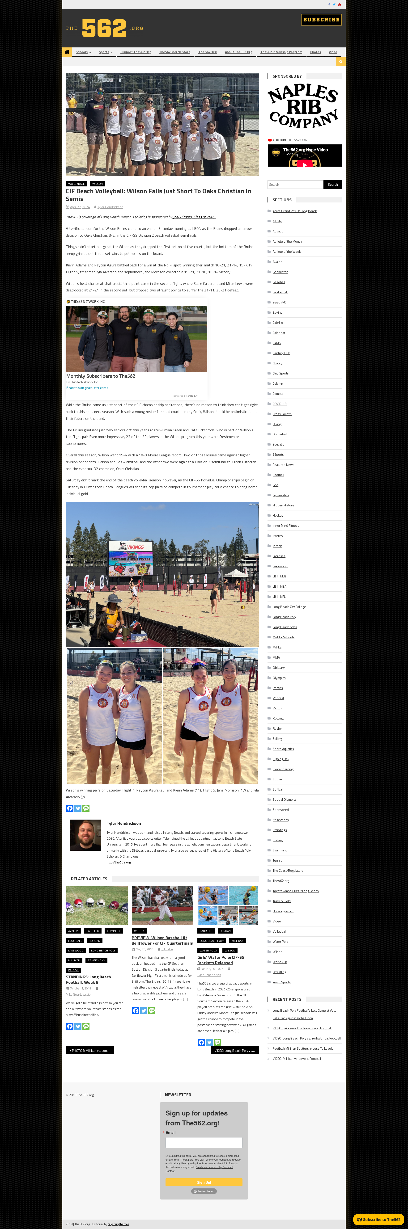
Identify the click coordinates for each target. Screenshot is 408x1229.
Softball (278, 789)
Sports (104, 51)
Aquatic (278, 231)
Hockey (278, 515)
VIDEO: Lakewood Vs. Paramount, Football (302, 1028)
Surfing (278, 840)
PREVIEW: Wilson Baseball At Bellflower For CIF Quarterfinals (162, 940)
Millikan (74, 960)
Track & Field (282, 900)
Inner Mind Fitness (286, 525)
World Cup (280, 961)
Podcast (278, 697)
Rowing (278, 718)
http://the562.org (119, 862)
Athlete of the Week (287, 251)
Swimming (280, 850)
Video (333, 51)
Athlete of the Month (287, 241)
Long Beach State (285, 626)
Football (75, 941)
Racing (277, 708)
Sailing (277, 738)
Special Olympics (285, 799)
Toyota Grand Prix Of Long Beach (296, 890)
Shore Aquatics (283, 748)
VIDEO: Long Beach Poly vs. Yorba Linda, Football (307, 1038)
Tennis (277, 860)
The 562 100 (207, 51)
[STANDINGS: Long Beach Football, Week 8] (97, 905)
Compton (113, 931)
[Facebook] (69, 808)
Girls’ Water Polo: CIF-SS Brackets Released (220, 960)
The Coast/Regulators (288, 870)
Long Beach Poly (103, 950)
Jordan (95, 941)
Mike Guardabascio (78, 994)
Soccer (277, 779)
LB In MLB (279, 576)
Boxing (277, 312)
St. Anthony (96, 960)
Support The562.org (135, 51)
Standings (280, 829)
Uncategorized (283, 911)
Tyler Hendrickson (110, 206)
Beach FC (279, 302)
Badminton (280, 271)
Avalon (73, 931)
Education (279, 444)
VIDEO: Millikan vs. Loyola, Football (297, 1058)
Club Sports (281, 373)
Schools (82, 51)
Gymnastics (281, 494)
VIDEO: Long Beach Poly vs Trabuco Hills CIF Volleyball (237, 1050)
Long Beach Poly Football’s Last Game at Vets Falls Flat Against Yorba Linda (304, 1014)
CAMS (277, 342)
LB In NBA (279, 586)
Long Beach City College (289, 606)
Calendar (279, 332)
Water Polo (208, 950)
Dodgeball (280, 434)
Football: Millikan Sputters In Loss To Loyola (303, 1048)
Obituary (279, 667)
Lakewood (75, 950)
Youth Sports (282, 982)
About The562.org (238, 51)
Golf (275, 484)
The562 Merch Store (174, 51)
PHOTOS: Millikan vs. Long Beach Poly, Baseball (93, 1050)
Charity (277, 363)
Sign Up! (204, 1182)
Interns (278, 535)
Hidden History (283, 505)
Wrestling (279, 971)
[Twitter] (77, 808)
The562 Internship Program (281, 51)
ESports (278, 454)
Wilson (97, 183)
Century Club (281, 352)
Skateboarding (283, 768)
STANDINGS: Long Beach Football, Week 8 (88, 979)
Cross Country (282, 413)
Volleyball (76, 183)
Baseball (279, 281)
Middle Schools (283, 637)
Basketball (280, 292)
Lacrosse (279, 555)
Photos (315, 51)
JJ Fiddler (167, 949)
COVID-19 (280, 403)
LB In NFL (279, 596)
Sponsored (281, 809)
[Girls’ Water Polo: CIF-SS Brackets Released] (228, 905)
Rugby (277, 728)
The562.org (281, 880)
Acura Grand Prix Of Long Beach (295, 210)
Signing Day (281, 758)
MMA (276, 657)
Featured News (283, 464)
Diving (277, 423)
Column (278, 383)
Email (170, 1132)
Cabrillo (92, 931)
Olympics (279, 677)
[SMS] (85, 808)
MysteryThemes (118, 1224)
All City (277, 221)
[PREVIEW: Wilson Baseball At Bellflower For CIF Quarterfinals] (163, 905)
